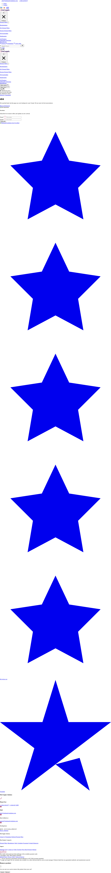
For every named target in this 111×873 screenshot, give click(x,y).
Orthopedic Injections (5, 40)
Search (3, 46)
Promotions (8, 837)
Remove (7, 872)
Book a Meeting (4, 830)
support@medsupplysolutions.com (9, 821)
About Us (2, 837)
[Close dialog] (0, 866)
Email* (2, 119)
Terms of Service (20, 857)
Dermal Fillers (4, 22)
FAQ (6, 849)
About (5, 3)
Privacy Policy (11, 857)
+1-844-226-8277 (4, 805)
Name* (2, 117)
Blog (22, 837)
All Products (3, 39)
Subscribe (3, 121)
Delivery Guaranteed (5, 95)
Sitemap (34, 849)
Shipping (2, 849)
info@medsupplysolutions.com (8, 813)
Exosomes (25, 843)
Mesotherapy (3, 42)
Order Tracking (18, 849)
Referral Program (16, 837)
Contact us (10, 849)
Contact (5, 5)
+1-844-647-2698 (14, 805)
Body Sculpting (19, 843)
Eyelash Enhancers (33, 843)
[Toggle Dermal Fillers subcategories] (8, 22)
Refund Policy (3, 857)
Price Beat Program (27, 849)
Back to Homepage (5, 106)
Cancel (2, 872)
